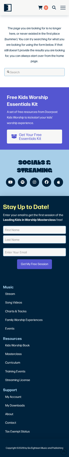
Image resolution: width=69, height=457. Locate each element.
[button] (63, 7)
